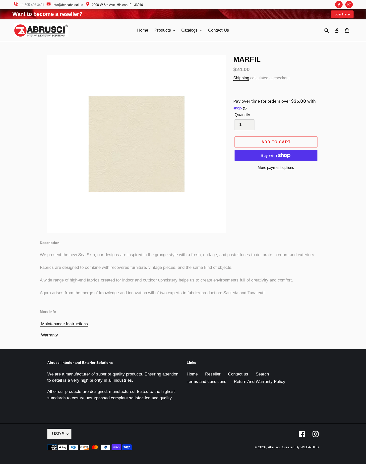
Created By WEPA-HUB (300, 447)
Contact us (238, 374)
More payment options (276, 167)
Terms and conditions (206, 381)
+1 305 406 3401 (32, 5)
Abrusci (274, 447)
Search (262, 374)
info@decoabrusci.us (68, 5)
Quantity (242, 114)
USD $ (58, 433)
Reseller (213, 374)
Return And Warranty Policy (259, 381)
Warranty (49, 335)
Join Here (342, 14)
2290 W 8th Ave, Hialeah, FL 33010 (117, 5)
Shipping (241, 78)
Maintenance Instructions (64, 324)
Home (192, 374)
